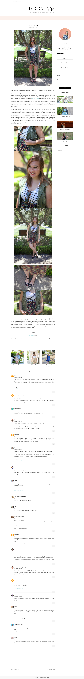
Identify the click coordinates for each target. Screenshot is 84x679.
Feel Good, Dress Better (65, 104)
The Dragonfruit (17, 580)
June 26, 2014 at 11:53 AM (18, 608)
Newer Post (15, 669)
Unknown (16, 434)
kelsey (15, 637)
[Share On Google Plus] (52, 339)
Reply (53, 391)
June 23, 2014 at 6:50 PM (18, 449)
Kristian (16, 420)
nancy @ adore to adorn (19, 516)
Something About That (18, 490)
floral (16, 342)
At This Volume (35, 98)
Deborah (16, 447)
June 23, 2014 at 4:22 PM (18, 436)
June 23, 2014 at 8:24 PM (18, 481)
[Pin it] (54, 339)
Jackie (15, 480)
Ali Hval (16, 467)
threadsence (34, 342)
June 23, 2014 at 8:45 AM (18, 377)
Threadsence (18, 100)
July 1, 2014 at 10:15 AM (17, 639)
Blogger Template (46, 677)
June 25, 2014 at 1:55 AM (18, 581)
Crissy (15, 595)
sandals (26, 342)
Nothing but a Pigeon (18, 624)
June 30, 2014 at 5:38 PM (18, 625)
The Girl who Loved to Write (20, 496)
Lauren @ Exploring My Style (20, 567)
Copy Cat (65, 141)
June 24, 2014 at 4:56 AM (18, 498)
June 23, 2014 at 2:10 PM (18, 409)
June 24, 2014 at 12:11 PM (18, 550)
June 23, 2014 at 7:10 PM (18, 468)
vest (38, 342)
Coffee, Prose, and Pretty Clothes (20, 461)
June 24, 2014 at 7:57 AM (18, 508)
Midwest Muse (17, 408)
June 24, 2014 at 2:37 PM (18, 568)
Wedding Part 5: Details (65, 129)
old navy (19, 342)
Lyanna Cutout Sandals (31, 335)
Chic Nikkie (16, 389)
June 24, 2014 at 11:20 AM (18, 536)
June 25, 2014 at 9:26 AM (18, 596)
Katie (15, 606)
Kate (15, 549)
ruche (23, 342)
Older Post (50, 669)
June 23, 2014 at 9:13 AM (18, 396)
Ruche (12, 100)
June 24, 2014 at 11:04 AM (18, 518)
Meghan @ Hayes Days (19, 395)
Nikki (15, 375)
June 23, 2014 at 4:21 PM (18, 421)
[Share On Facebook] (49, 339)
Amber (15, 506)
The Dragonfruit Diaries (19, 588)
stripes (29, 342)
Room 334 (42, 8)
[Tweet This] (47, 339)
